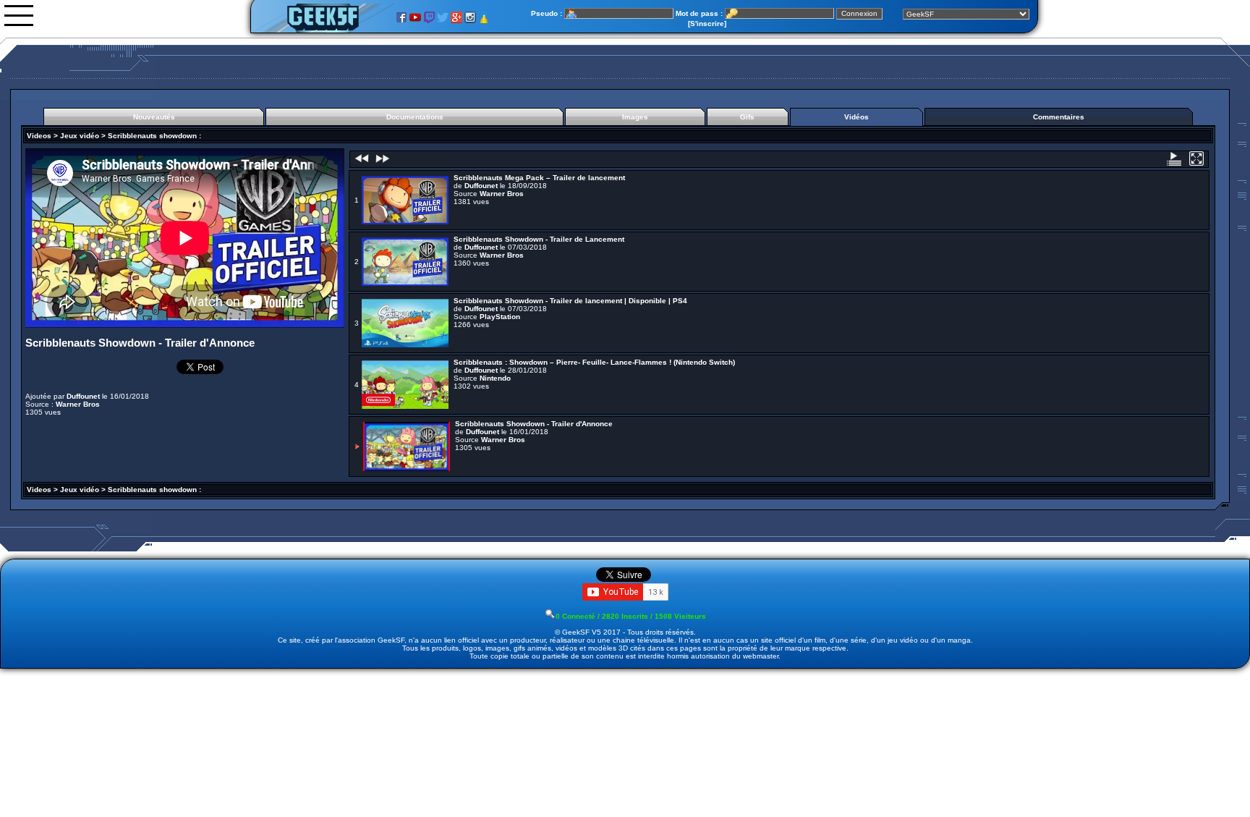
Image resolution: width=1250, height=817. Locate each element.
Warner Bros (78, 404)
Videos (39, 136)
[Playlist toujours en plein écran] (1197, 163)
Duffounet (83, 396)
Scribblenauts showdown (152, 136)
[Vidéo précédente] (361, 163)
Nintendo (495, 378)
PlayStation (500, 317)
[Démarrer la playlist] (1175, 163)
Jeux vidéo (79, 136)
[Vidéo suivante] (381, 163)
